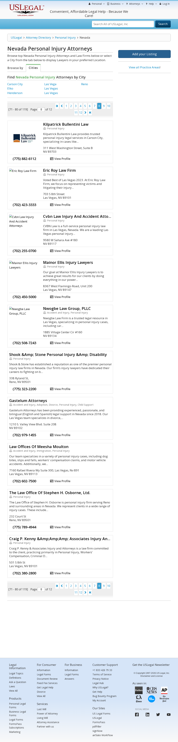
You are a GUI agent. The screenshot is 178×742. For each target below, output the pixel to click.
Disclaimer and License (151, 676)
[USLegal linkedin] (147, 714)
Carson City (15, 84)
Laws (12, 686)
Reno (84, 84)
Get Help (97, 691)
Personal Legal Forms (17, 705)
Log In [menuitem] (166, 3)
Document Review (47, 678)
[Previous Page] (62, 106)
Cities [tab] (33, 68)
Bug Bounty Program (104, 696)
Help (151, 3)
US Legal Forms (101, 713)
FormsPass (98, 722)
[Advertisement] (144, 98)
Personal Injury (65, 37)
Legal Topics (16, 673)
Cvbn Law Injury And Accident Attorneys (81, 216)
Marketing (14, 732)
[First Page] (57, 106)
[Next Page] (85, 112)
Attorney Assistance (48, 722)
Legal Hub (98, 683)
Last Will (41, 709)
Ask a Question (17, 682)
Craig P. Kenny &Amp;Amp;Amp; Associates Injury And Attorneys (69, 538)
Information (43, 670)
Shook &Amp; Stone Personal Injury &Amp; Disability (58, 354)
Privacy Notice (100, 678)
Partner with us (45, 726)
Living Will (42, 717)
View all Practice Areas (144, 67)
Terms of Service (102, 674)
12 (80, 112)
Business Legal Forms (17, 713)
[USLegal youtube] (169, 714)
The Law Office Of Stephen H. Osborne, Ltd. (49, 492)
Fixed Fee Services (47, 683)
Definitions (15, 677)
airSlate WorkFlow (102, 735)
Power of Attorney (47, 713)
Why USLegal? (100, 687)
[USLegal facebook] (137, 714)
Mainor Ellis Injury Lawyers (68, 262)
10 (108, 106)
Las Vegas (51, 88)
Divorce (41, 691)
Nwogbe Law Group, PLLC (67, 308)
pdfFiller (96, 726)
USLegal (16, 37)
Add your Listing (144, 54)
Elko (10, 88)
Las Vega (50, 84)
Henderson (14, 93)
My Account (99, 700)
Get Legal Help (45, 687)
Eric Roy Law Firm (59, 170)
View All (13, 690)
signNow (97, 730)
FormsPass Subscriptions (16, 725)
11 (76, 112)
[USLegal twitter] (158, 714)
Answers (69, 678)
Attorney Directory (38, 37)
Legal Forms (16, 719)
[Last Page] (90, 112)
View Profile (62, 159)
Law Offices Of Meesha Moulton (38, 446)
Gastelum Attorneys (28, 400)
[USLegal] (26, 5)
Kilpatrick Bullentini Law (65, 124)
